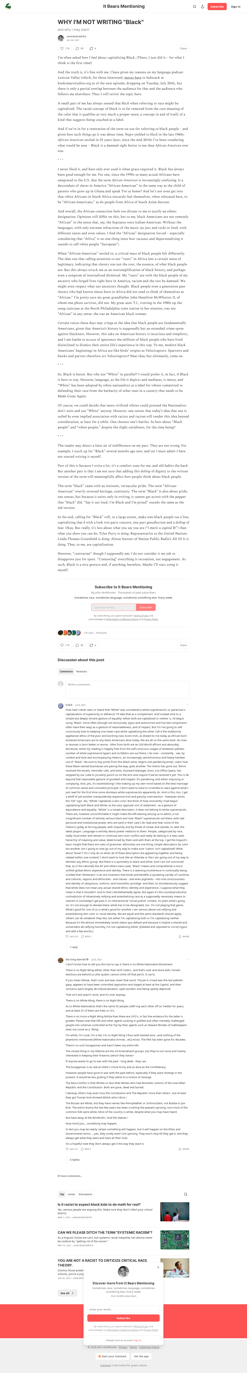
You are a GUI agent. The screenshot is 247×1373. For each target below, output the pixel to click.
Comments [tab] (66, 671)
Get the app (141, 1356)
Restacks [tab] (81, 671)
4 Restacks (101, 632)
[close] (158, 1267)
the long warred (76, 959)
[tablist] (73, 671)
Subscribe (217, 6)
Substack (105, 1365)
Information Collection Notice (122, 1330)
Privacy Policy (151, 1330)
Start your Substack (114, 1356)
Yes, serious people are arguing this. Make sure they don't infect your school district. (105, 1211)
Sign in (235, 6)
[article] (123, 1213)
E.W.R (69, 705)
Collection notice (149, 1347)
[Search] (194, 6)
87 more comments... (70, 1176)
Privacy (123, 1347)
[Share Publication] (202, 6)
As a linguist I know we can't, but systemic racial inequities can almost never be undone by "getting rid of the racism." (105, 1239)
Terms (133, 1347)
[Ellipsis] (187, 705)
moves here (132, 77)
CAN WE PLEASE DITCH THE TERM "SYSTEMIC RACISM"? (105, 1232)
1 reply (74, 947)
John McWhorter (76, 36)
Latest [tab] (71, 1194)
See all (65, 1293)
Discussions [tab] (85, 1194)
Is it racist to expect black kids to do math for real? (99, 1204)
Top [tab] (62, 1194)
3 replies (75, 1159)
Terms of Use (141, 1326)
